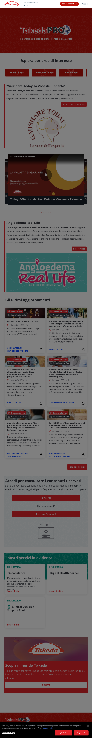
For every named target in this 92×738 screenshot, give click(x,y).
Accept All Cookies (64, 733)
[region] (46, 730)
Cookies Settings (8, 733)
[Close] (88, 726)
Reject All (81, 733)
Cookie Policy (48, 728)
